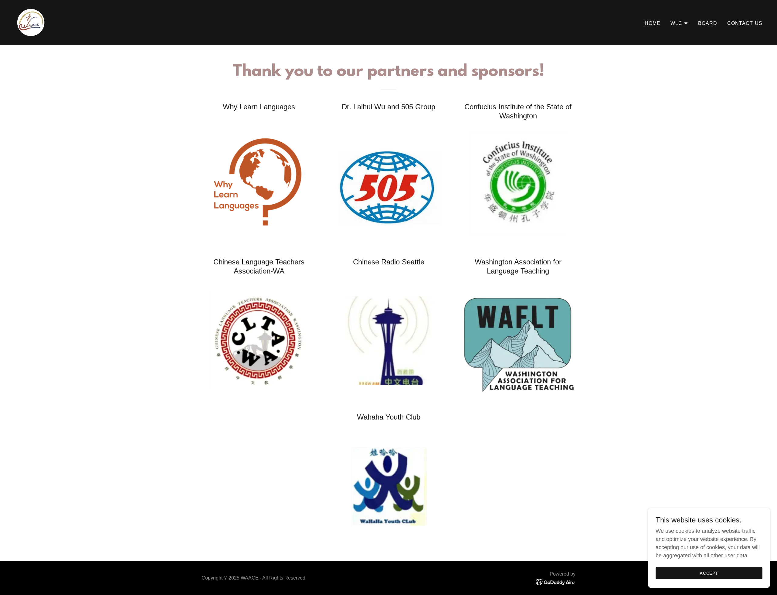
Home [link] (653, 23)
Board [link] (708, 23)
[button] (679, 23)
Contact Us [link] (744, 23)
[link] (31, 22)
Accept (709, 573)
